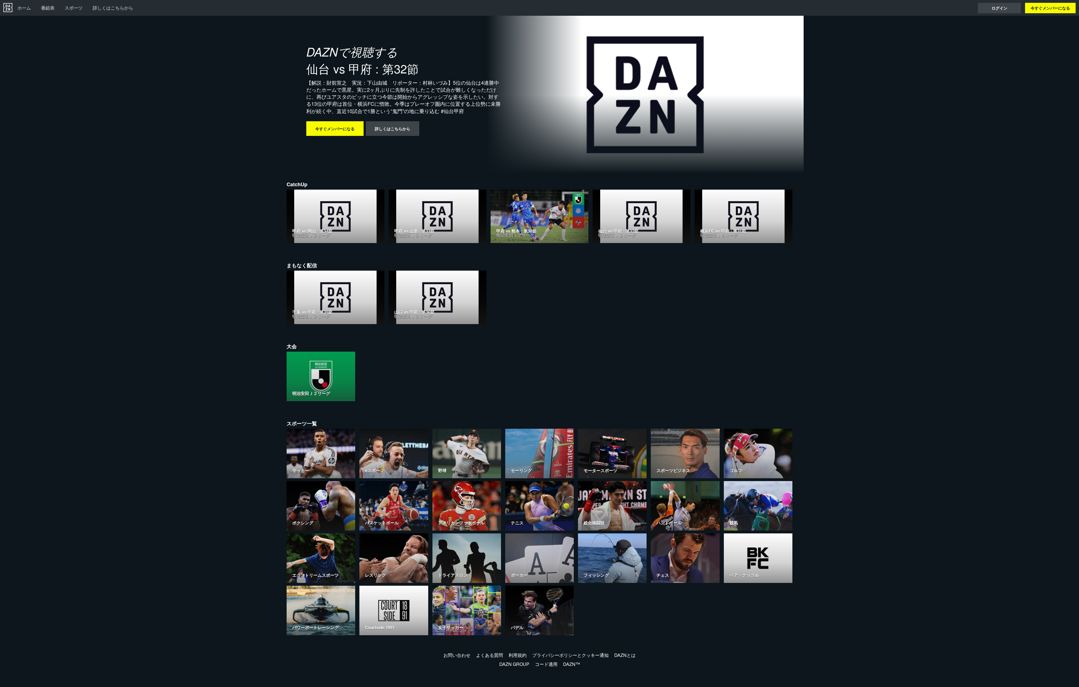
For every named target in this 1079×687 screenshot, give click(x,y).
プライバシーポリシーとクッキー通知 (570, 655)
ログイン (999, 8)
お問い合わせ (456, 655)
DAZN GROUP (514, 664)
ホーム (24, 8)
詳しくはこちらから (113, 8)
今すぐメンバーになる (1050, 8)
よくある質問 (489, 655)
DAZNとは (625, 655)
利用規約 (518, 655)
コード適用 (546, 664)
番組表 (48, 8)
